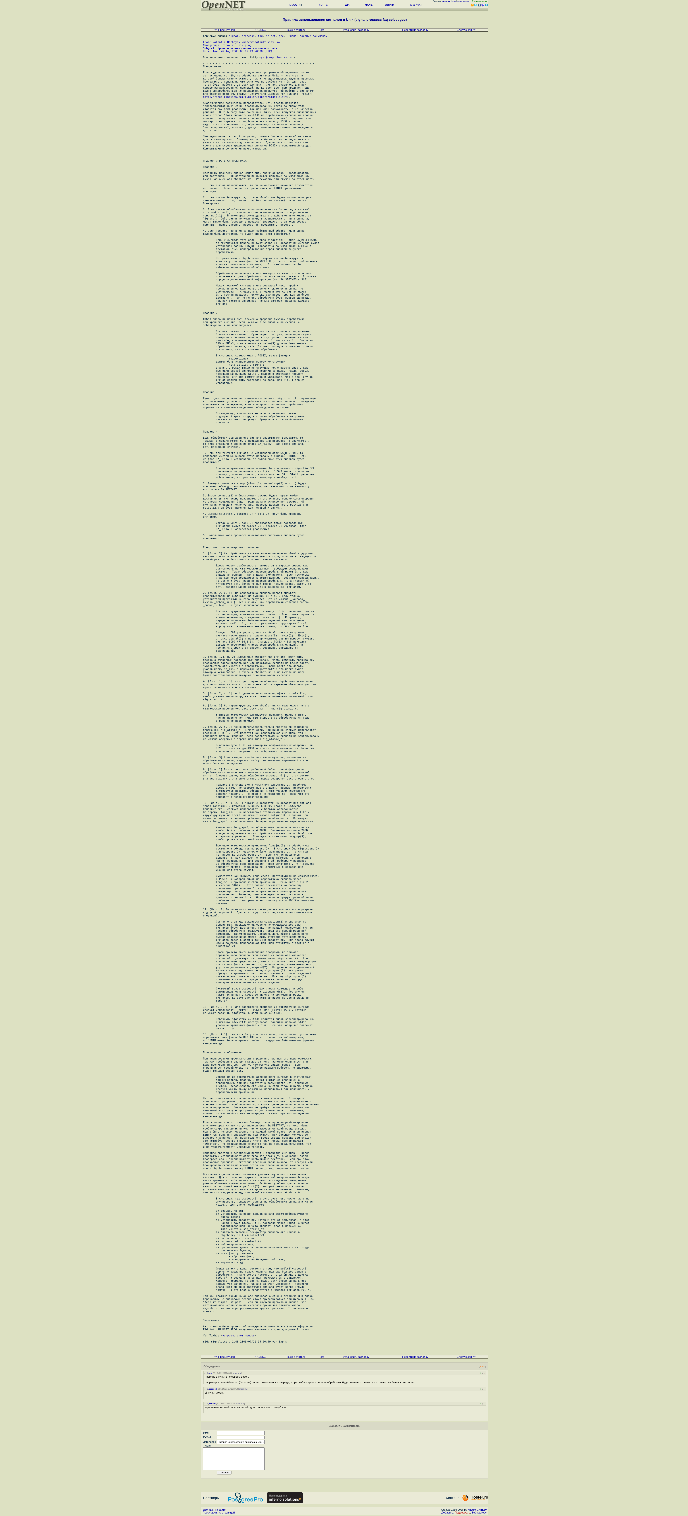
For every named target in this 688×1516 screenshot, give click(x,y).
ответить (237, 1373)
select (271, 35)
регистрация (463, 1)
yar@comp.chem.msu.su (277, 57)
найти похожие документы (308, 35)
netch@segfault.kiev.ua (261, 42)
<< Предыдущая (224, 29)
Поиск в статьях (295, 29)
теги (418, 4)
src (322, 29)
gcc (281, 35)
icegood (213, 1389)
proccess (248, 35)
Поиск (411, 4)
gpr (210, 1373)
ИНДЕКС (260, 29)
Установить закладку (356, 29)
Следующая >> (466, 29)
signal (233, 35)
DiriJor (212, 1403)
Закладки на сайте (214, 1509)
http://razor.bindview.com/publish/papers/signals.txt (245, 96)
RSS (482, 1366)
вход (454, 1)
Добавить (447, 1512)
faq (260, 35)
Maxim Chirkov (477, 1509)
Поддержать (462, 1512)
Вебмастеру (479, 1512)
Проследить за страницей (219, 1512)
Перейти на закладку (415, 29)
